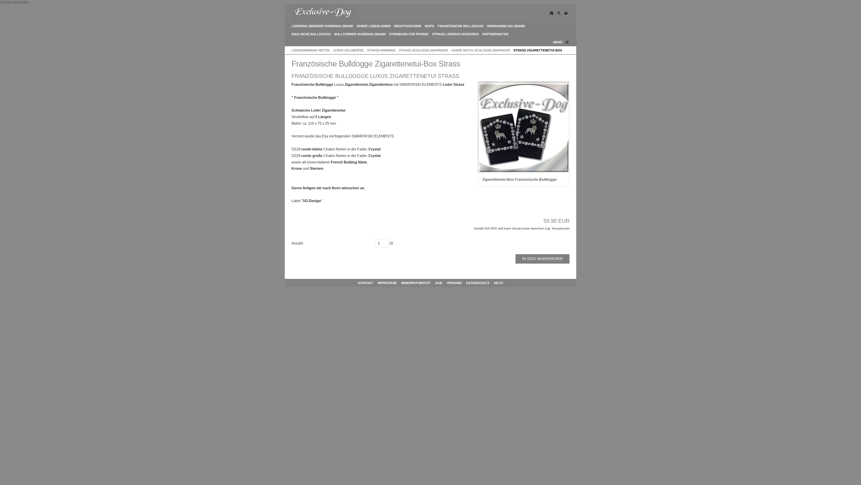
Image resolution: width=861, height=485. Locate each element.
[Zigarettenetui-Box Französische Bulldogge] (523, 127)
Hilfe (498, 283)
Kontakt (365, 283)
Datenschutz (477, 283)
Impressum (387, 283)
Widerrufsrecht (416, 283)
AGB (438, 283)
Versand (454, 283)
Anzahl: (297, 243)
